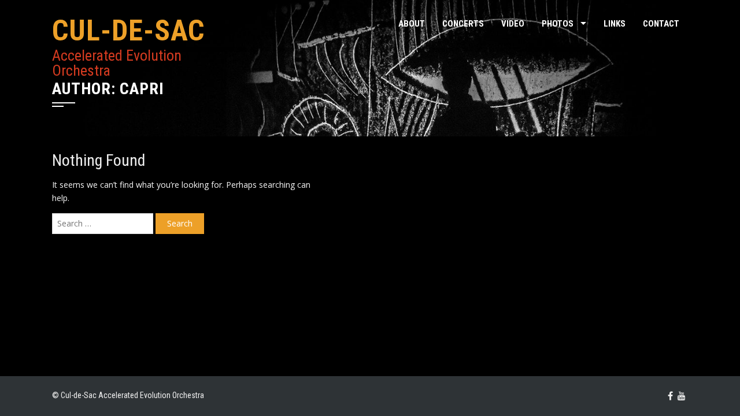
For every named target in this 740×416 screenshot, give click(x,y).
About (411, 23)
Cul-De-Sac (128, 30)
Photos (558, 23)
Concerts (463, 23)
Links (615, 23)
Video (512, 23)
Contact (661, 23)
